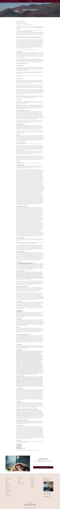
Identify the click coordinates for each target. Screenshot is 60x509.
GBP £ (51, 1)
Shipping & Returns (8, 490)
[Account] (54, 1)
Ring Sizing (7, 484)
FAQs (6, 487)
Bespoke (9, 1)
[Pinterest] (48, 497)
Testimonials (7, 483)
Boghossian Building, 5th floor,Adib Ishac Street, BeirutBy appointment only (47, 480)
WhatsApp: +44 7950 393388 (47, 494)
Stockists (7, 494)
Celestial (32, 487)
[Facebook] (46, 497)
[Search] (56, 1)
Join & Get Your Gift (43, 467)
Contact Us (16, 1)
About (13, 1)
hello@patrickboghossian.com (47, 492)
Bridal (6, 1)
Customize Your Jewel (21, 483)
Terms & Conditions (8, 491)
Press (6, 481)
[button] (58, 1)
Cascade (32, 480)
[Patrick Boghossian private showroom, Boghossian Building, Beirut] (48, 486)
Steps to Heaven (33, 484)
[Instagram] (44, 497)
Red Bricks (32, 481)
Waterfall (32, 483)
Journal (7, 480)
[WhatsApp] (50, 497)
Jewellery (3, 1)
